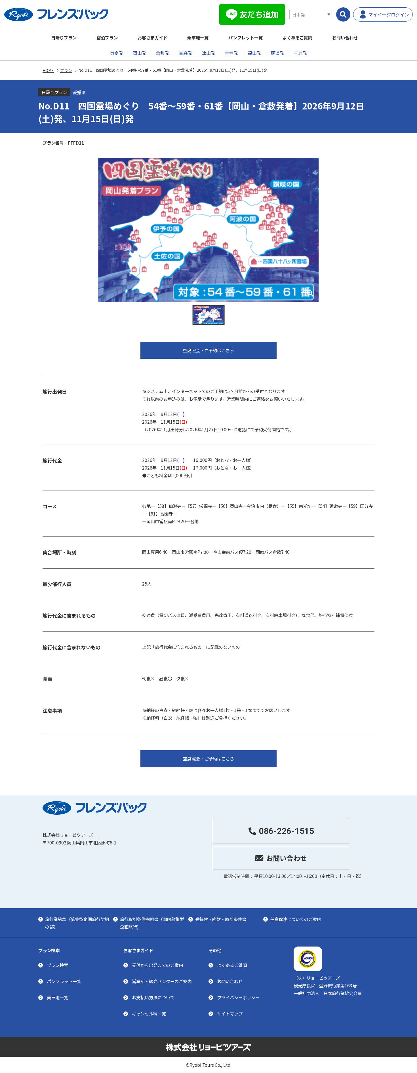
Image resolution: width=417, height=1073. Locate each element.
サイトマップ (230, 1013)
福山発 (254, 53)
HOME (48, 70)
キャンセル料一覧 (149, 1013)
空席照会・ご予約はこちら (208, 350)
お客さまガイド (152, 37)
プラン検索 (57, 965)
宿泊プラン (107, 37)
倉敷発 (162, 53)
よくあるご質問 (297, 37)
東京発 (116, 53)
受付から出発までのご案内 (157, 965)
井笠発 (231, 53)
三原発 (300, 53)
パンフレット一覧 (245, 37)
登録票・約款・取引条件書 (220, 919)
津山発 (208, 53)
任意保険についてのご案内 (295, 919)
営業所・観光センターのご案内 (161, 981)
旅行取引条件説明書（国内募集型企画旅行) (152, 923)
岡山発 (139, 53)
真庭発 (185, 53)
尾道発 (277, 53)
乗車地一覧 (197, 37)
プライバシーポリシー (238, 997)
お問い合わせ (345, 37)
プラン (66, 70)
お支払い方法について (153, 997)
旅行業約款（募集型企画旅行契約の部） (77, 923)
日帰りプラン (64, 37)
